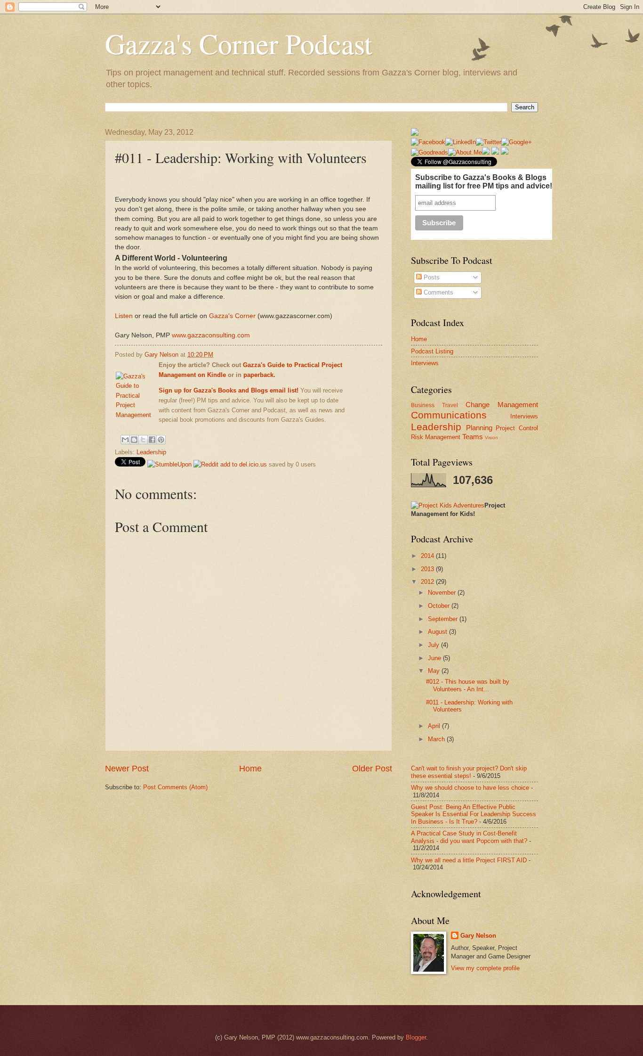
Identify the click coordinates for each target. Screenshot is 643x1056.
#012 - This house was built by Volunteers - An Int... (467, 685)
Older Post (372, 768)
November (443, 592)
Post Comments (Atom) (175, 787)
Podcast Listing (432, 351)
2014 (428, 555)
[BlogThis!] (134, 439)
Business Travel (434, 405)
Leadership (151, 452)
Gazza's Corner (232, 315)
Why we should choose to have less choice (470, 787)
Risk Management (435, 437)
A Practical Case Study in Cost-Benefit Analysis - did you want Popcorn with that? (469, 837)
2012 (428, 581)
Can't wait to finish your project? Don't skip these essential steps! (469, 772)
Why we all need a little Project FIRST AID (469, 860)
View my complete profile (485, 968)
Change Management (502, 405)
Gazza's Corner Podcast (238, 43)
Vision (491, 437)
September (443, 618)
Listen (125, 315)
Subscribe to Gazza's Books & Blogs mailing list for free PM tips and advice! (483, 181)
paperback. (259, 374)
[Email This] (125, 439)
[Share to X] (143, 439)
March (437, 739)
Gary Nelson (162, 354)
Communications (449, 414)
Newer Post (127, 768)
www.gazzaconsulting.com (211, 335)
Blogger (416, 1037)
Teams (472, 437)
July (434, 644)
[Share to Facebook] (152, 439)
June (435, 658)
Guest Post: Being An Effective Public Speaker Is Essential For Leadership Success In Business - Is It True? (473, 814)
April (435, 725)
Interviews (425, 363)
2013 (428, 569)
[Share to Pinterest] (161, 439)
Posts (431, 277)
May (435, 670)
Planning (479, 428)
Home (250, 768)
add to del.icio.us (243, 464)
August (438, 631)
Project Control (517, 428)
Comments (437, 292)
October (439, 605)
